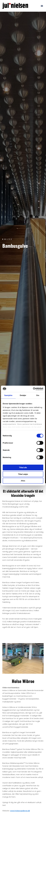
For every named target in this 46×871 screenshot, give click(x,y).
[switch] (40, 443)
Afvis (23, 481)
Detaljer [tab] (23, 395)
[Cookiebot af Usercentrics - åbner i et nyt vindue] (33, 388)
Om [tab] (37, 395)
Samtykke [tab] (8, 395)
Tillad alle (23, 467)
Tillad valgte (23, 474)
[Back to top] (38, 863)
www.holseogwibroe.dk (20, 811)
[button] (42, 6)
